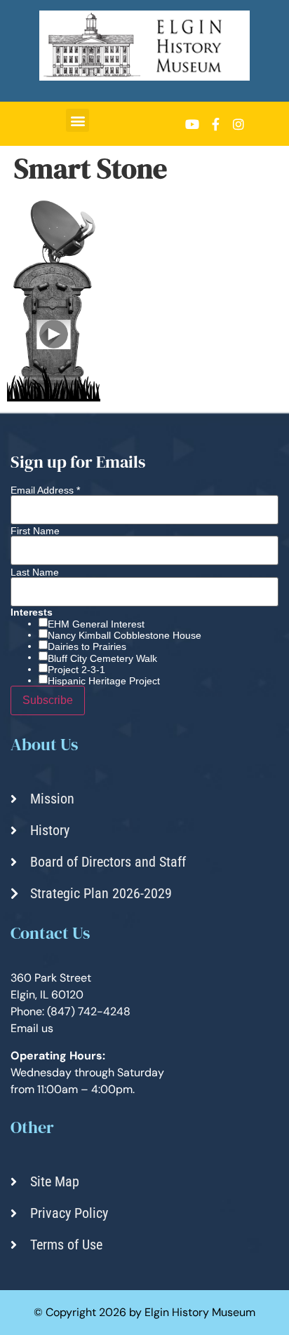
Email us (32, 1028)
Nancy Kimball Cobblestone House (124, 635)
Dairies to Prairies (87, 646)
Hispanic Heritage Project (104, 681)
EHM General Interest (96, 624)
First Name (35, 531)
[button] (77, 120)
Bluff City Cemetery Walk (102, 658)
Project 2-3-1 (76, 670)
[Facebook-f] (215, 124)
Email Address (45, 490)
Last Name (35, 572)
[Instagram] (238, 124)
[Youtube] (192, 124)
